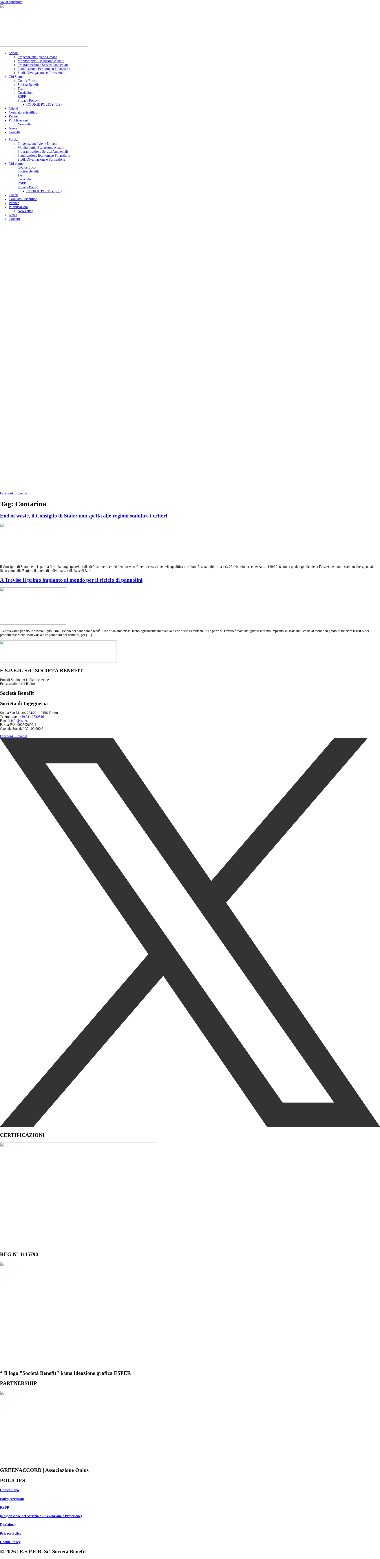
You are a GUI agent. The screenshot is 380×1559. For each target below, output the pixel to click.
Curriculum (25, 92)
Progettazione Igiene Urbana (37, 57)
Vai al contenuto (11, 2)
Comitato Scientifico (23, 112)
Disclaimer (8, 1524)
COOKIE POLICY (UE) (44, 104)
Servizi (13, 53)
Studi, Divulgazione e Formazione (41, 73)
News (13, 128)
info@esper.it (20, 721)
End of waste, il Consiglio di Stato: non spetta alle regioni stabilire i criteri (83, 516)
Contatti (14, 132)
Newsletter (25, 124)
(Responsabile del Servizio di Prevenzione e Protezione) (41, 1516)
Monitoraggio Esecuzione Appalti (41, 61)
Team (21, 88)
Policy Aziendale (12, 1499)
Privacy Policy (28, 100)
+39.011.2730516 (31, 717)
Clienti (13, 108)
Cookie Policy (10, 1542)
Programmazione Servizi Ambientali (43, 65)
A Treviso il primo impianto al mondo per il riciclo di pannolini (71, 580)
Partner (14, 116)
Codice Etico (27, 81)
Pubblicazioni (18, 120)
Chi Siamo (16, 77)
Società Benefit (28, 84)
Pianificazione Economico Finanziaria (44, 69)
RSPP (22, 96)
